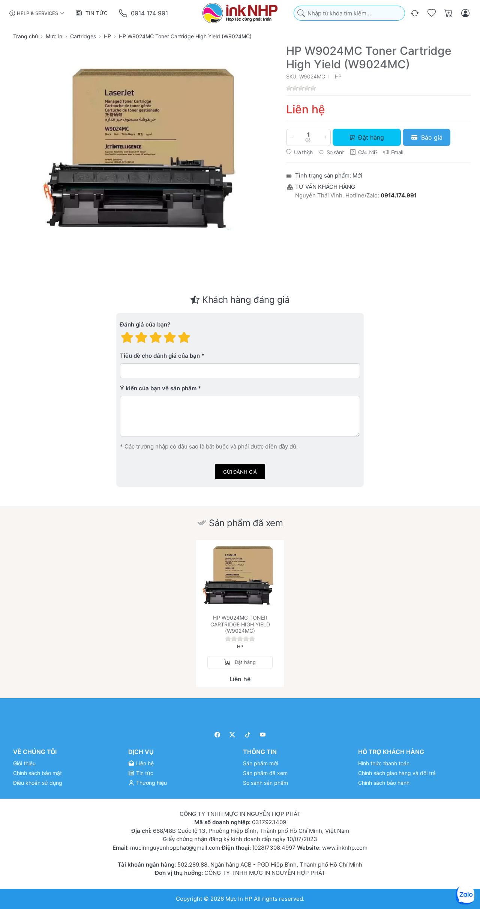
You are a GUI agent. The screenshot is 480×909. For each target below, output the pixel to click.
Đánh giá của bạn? (145, 324)
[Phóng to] (145, 149)
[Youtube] (263, 734)
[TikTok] (247, 734)
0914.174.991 (399, 195)
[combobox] (349, 13)
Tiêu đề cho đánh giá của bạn (160, 356)
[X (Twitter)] (232, 734)
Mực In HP (239, 898)
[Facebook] (217, 734)
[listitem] (145, 149)
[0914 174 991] (123, 13)
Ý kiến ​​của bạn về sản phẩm (158, 388)
